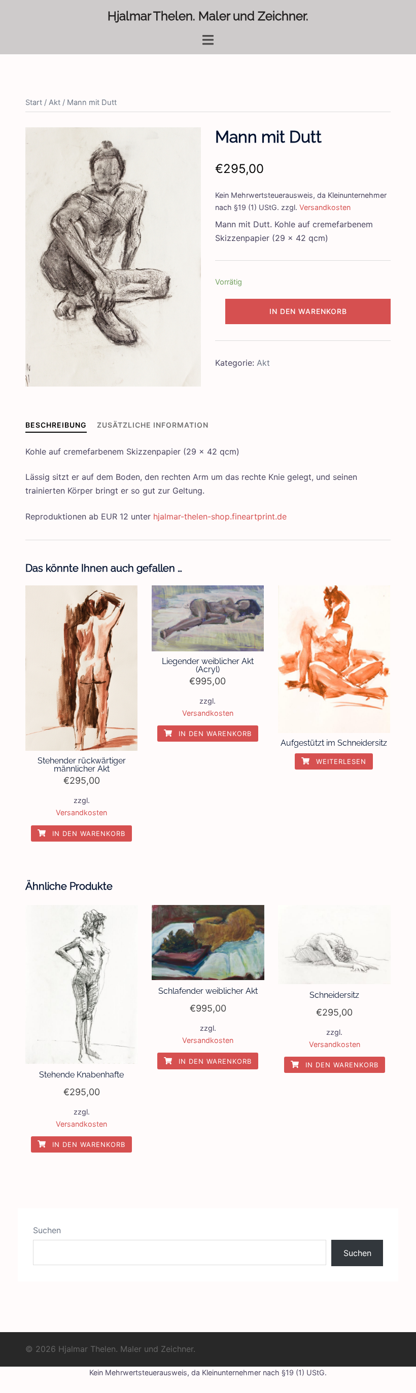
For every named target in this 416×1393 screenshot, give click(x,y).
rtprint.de (269, 516)
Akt (54, 102)
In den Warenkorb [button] (87, 833)
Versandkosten (325, 207)
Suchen (47, 1230)
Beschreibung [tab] (56, 425)
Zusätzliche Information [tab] (153, 425)
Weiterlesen (340, 761)
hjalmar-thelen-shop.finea (202, 516)
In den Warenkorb (308, 311)
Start (33, 102)
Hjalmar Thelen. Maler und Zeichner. (208, 16)
